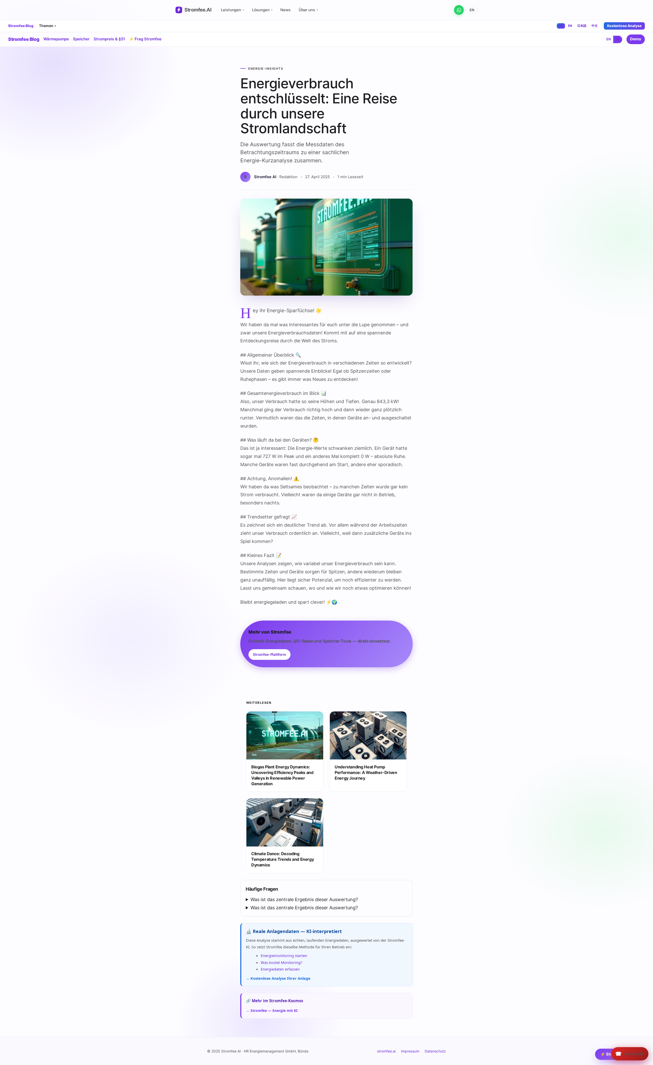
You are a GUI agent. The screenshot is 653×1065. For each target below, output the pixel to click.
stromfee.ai (386, 1051)
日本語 (581, 26)
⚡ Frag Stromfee (145, 39)
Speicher (81, 39)
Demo (635, 39)
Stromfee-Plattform (269, 654)
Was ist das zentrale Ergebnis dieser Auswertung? (304, 899)
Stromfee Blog (20, 26)
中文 (595, 26)
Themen (47, 25)
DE (561, 26)
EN (472, 10)
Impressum (410, 1051)
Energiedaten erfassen (280, 969)
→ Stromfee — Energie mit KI (271, 1010)
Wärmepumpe (56, 39)
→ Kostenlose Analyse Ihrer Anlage (278, 978)
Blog (23, 39)
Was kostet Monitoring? (281, 962)
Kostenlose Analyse (624, 25)
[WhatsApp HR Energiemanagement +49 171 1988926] (459, 10)
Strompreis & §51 (109, 39)
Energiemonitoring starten (284, 955)
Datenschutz (435, 1051)
